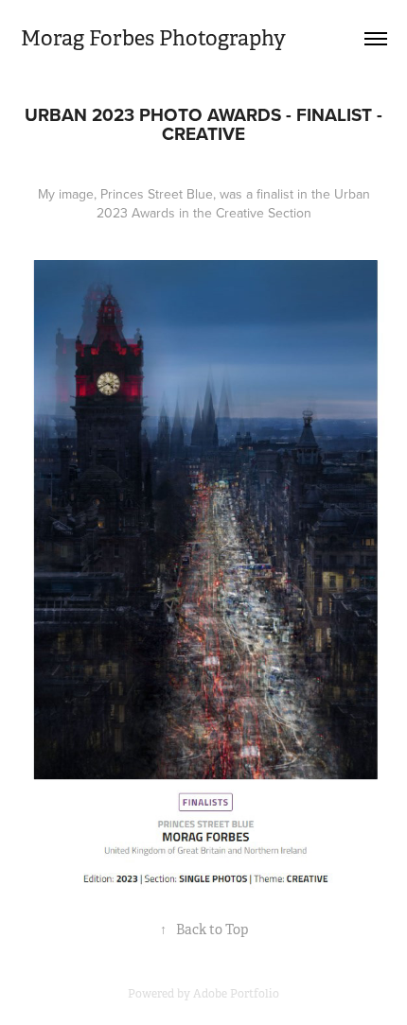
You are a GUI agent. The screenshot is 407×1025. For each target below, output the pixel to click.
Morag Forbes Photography (153, 38)
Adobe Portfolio (236, 993)
